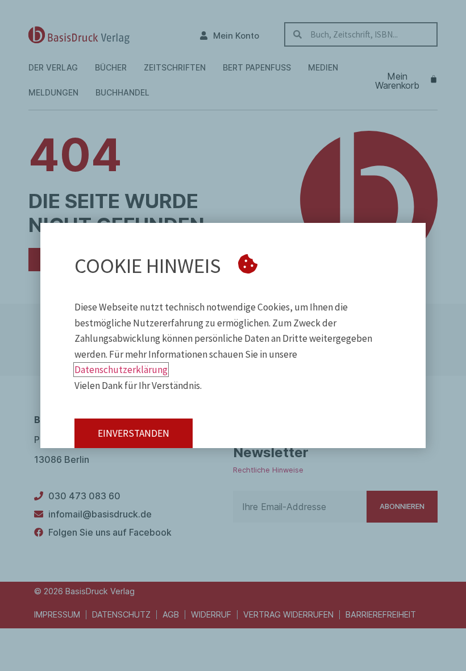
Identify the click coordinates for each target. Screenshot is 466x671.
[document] (233, 335)
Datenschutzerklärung (121, 369)
